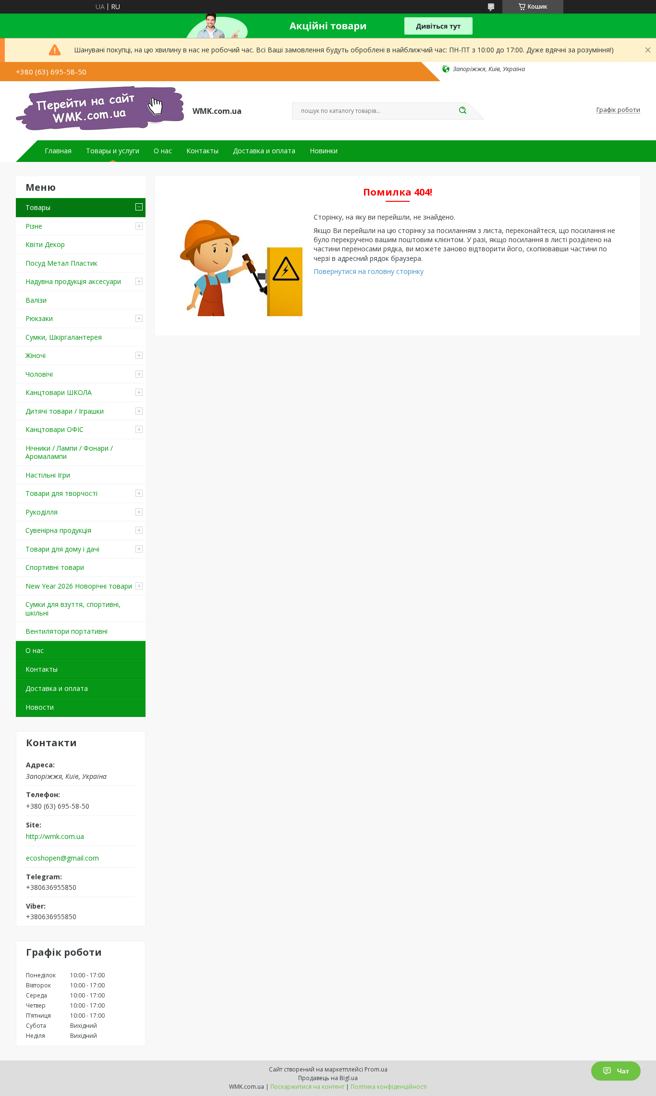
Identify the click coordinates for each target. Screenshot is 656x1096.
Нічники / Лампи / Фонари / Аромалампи (69, 452)
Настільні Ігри (47, 475)
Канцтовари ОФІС (54, 429)
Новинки (324, 151)
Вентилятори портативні (66, 631)
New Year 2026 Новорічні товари (78, 586)
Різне (33, 226)
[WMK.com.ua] (100, 110)
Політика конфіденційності (389, 1087)
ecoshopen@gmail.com (62, 858)
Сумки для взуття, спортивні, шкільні (73, 608)
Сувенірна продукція (58, 530)
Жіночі (35, 355)
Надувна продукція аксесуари (73, 281)
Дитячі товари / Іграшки (64, 411)
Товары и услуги (112, 151)
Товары (37, 207)
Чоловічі (39, 374)
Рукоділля (41, 512)
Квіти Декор (45, 244)
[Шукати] (462, 111)
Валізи (36, 300)
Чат (623, 1071)
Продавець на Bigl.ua (328, 1078)
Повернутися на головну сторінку (369, 271)
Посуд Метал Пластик (61, 263)
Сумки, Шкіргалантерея (63, 337)
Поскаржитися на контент (307, 1087)
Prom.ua (376, 1069)
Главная (58, 151)
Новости (39, 707)
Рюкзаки (39, 318)
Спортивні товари (54, 567)
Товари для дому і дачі (62, 549)
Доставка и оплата (264, 151)
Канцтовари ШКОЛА (58, 392)
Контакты (202, 151)
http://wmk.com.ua (55, 836)
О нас (163, 151)
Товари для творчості (61, 493)
